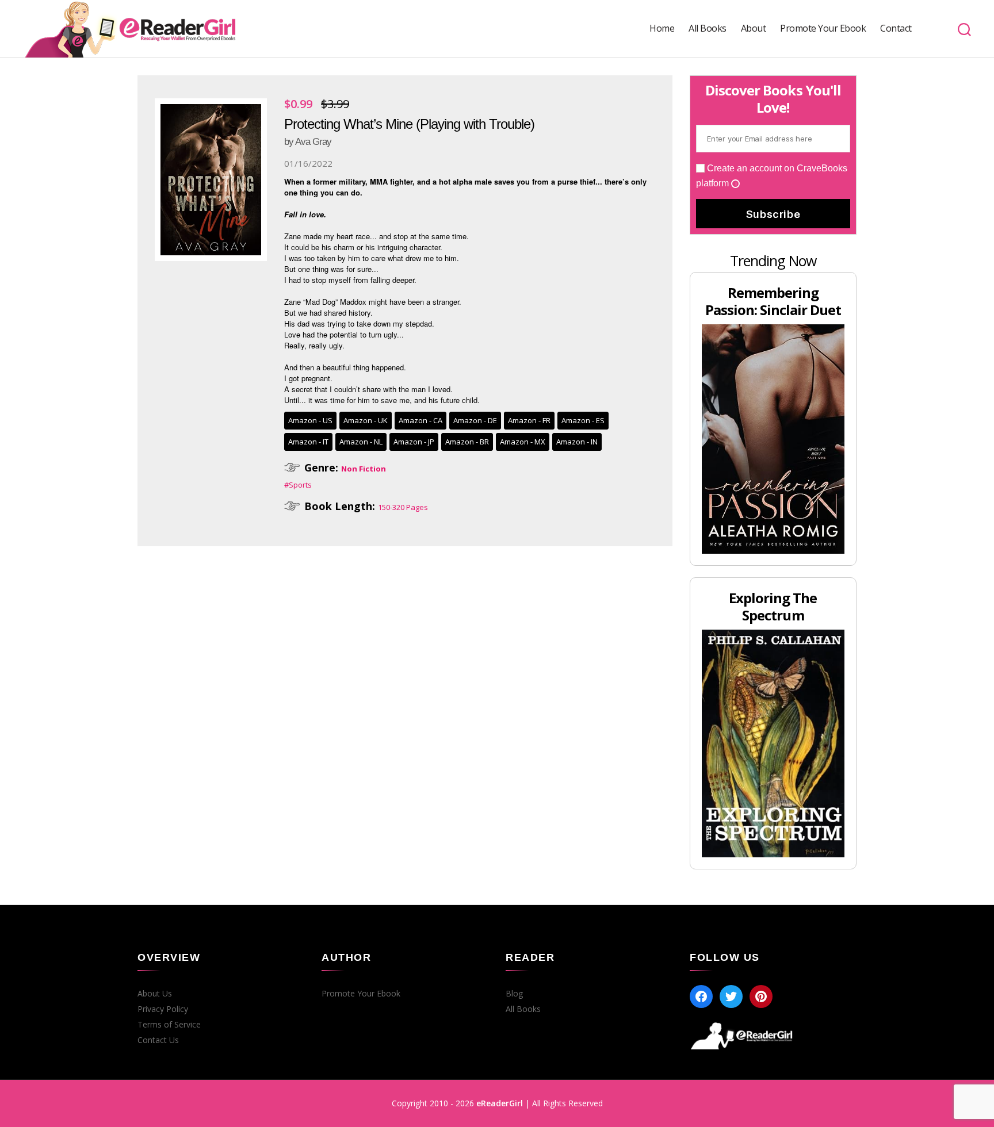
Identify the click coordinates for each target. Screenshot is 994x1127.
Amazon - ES (583, 420)
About (753, 28)
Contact (896, 28)
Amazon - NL (361, 441)
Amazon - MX (522, 441)
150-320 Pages (403, 507)
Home (661, 28)
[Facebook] (701, 996)
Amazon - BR (467, 441)
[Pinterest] (761, 996)
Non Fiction (363, 468)
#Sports (298, 485)
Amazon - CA (420, 420)
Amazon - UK (365, 420)
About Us (154, 994)
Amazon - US (310, 420)
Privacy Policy (162, 1009)
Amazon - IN (577, 441)
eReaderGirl (499, 1103)
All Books (708, 28)
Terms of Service (169, 1025)
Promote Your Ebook (823, 28)
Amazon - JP (413, 441)
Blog (514, 994)
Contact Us (158, 1040)
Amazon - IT (308, 441)
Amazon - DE (475, 420)
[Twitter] (731, 996)
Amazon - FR (529, 420)
